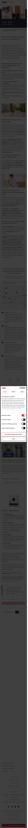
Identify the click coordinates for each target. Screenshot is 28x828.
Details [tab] (13, 391)
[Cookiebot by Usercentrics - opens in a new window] (19, 388)
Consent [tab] (5, 391)
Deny (13, 438)
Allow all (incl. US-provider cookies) (13, 434)
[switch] (23, 419)
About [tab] (22, 391)
